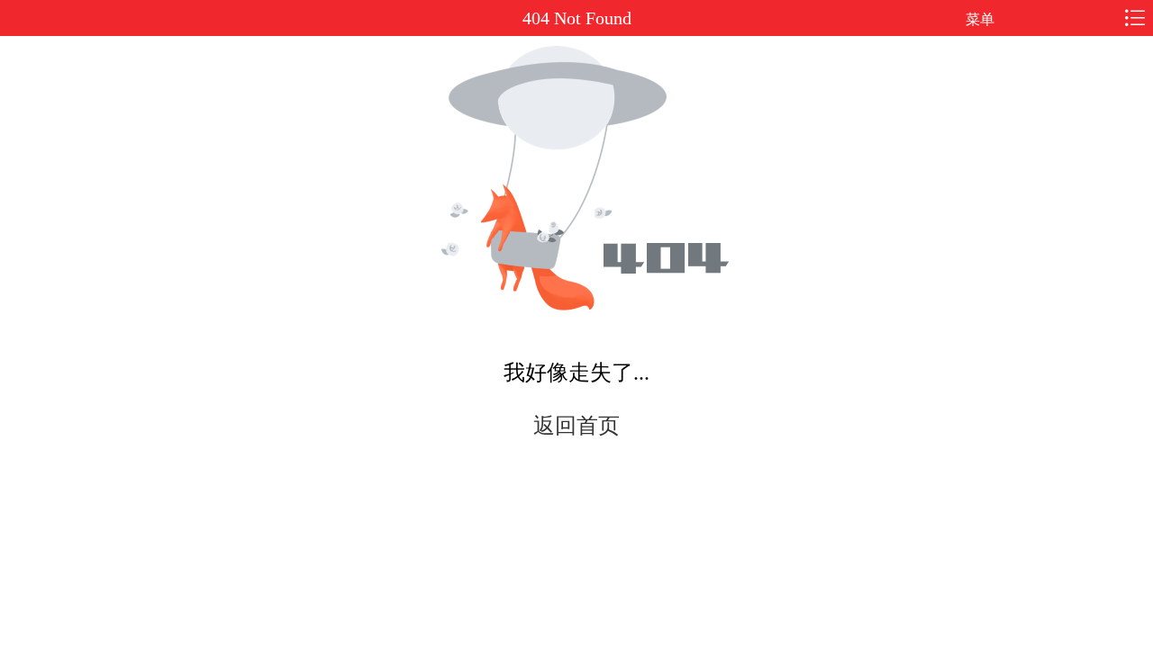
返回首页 (576, 425)
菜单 (980, 19)
